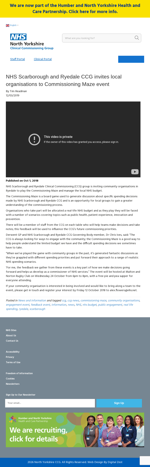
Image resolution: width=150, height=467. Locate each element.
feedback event (40, 305)
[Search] (137, 38)
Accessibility (12, 352)
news (71, 305)
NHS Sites (11, 330)
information (58, 305)
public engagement (110, 305)
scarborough (37, 309)
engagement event (17, 305)
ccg (64, 300)
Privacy (10, 357)
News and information (32, 300)
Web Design (95, 462)
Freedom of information (19, 373)
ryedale (23, 309)
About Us (11, 336)
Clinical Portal (43, 59)
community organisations (123, 300)
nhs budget (89, 305)
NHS (78, 305)
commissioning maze (93, 300)
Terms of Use (13, 362)
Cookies (10, 379)
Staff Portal (17, 59)
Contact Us (12, 341)
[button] (119, 403)
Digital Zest (115, 462)
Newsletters (12, 384)
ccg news (73, 300)
